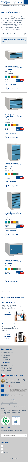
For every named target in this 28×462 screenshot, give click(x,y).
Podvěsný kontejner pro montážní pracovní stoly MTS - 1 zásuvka (13, 68)
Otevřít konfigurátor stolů (7, 314)
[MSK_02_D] (14, 249)
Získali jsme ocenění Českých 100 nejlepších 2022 (16, 381)
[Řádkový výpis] (25, 34)
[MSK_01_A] (14, 55)
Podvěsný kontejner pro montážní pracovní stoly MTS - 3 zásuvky (13, 165)
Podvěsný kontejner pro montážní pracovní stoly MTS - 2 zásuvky (13, 116)
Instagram (6, 452)
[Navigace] (26, 2)
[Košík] (21, 2)
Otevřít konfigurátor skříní (7, 336)
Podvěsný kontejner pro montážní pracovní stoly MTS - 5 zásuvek (13, 213)
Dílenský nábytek (15, 5)
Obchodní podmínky (6, 404)
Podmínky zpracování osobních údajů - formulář (13, 410)
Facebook (6, 445)
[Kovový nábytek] (5, 2)
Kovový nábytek (6, 5)
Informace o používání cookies (9, 403)
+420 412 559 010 (8, 365)
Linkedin (6, 449)
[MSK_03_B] (14, 201)
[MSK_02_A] (14, 104)
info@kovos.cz (8, 370)
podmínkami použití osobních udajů (19, 438)
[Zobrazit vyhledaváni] (18, 2)
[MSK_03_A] (14, 152)
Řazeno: (16, 34)
